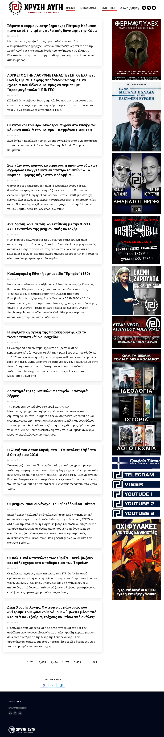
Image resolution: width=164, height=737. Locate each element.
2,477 (65, 662)
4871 (95, 662)
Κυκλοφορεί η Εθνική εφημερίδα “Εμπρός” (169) (48, 273)
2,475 (42, 662)
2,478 (77, 662)
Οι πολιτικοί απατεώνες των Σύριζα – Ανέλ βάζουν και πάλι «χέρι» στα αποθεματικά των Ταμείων (50, 560)
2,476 (54, 662)
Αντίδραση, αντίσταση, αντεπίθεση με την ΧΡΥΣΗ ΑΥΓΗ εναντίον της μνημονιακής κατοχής (49, 226)
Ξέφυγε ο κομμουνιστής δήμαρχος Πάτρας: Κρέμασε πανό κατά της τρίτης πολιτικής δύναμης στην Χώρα (52, 28)
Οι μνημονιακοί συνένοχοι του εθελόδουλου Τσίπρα (51, 503)
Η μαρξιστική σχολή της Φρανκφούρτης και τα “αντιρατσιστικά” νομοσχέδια (46, 334)
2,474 (30, 662)
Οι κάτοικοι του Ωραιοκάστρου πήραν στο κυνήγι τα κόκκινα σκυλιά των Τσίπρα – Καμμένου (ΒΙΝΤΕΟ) (51, 127)
